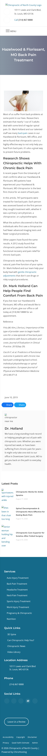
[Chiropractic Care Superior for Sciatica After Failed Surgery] (7, 536)
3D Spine (11, 634)
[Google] (6, 701)
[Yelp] (21, 701)
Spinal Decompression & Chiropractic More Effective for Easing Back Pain (30, 511)
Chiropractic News (16, 646)
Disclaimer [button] (32, 737)
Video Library (13, 652)
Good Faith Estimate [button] (20, 742)
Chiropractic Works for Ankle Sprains (29, 493)
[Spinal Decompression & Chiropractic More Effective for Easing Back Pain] (7, 513)
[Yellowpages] (28, 701)
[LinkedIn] (35, 701)
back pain (22, 133)
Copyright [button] (20, 737)
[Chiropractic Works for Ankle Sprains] (7, 495)
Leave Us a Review (16, 721)
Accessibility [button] (8, 737)
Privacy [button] (6, 742)
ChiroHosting (20, 752)
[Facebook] (13, 701)
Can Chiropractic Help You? (20, 640)
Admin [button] (35, 742)
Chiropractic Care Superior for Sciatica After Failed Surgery (30, 534)
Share (9, 404)
